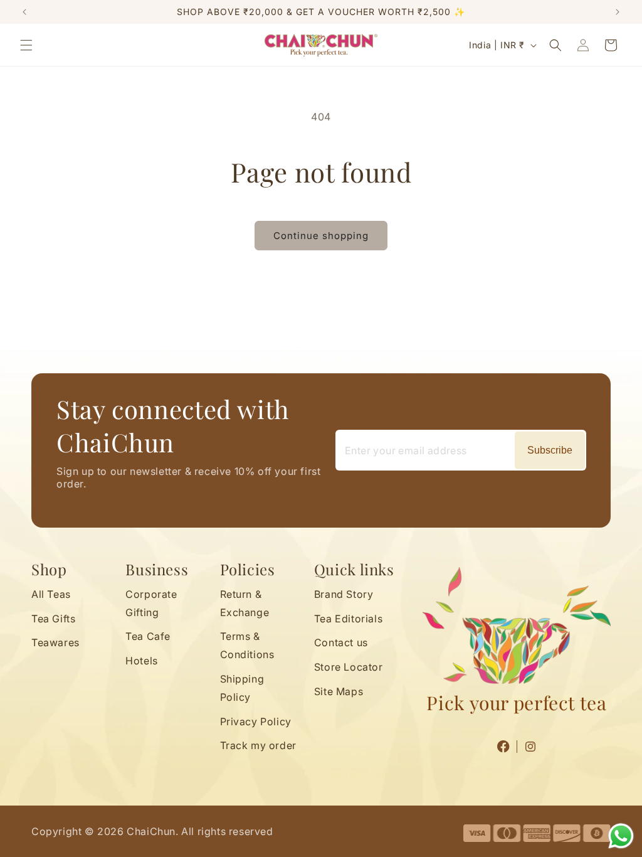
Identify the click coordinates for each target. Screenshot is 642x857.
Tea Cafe (148, 636)
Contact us (341, 642)
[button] (26, 45)
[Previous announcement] (24, 12)
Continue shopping (321, 236)
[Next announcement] (617, 12)
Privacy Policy (256, 721)
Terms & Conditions (247, 645)
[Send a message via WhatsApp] (621, 836)
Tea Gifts (53, 618)
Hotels (141, 660)
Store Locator (348, 667)
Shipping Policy (242, 688)
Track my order (258, 745)
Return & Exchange (245, 603)
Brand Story (344, 594)
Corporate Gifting (151, 603)
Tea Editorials (348, 618)
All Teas (51, 594)
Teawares (55, 642)
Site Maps (338, 691)
